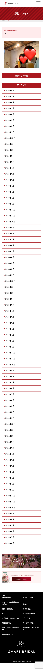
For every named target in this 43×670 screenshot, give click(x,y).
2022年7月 (9, 382)
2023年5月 (9, 323)
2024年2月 (9, 269)
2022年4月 (9, 400)
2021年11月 (10, 430)
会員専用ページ (7, 634)
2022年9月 (9, 370)
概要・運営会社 (7, 609)
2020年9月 (9, 513)
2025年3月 (9, 192)
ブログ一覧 (27, 618)
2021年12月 (10, 424)
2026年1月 (9, 132)
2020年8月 (9, 519)
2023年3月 (9, 335)
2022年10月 (10, 364)
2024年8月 (9, 233)
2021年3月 (9, 478)
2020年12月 (10, 496)
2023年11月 (10, 287)
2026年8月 (9, 90)
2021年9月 (9, 442)
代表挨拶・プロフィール (10, 618)
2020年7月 (9, 525)
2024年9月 (9, 227)
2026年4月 (9, 114)
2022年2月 (9, 412)
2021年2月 (9, 484)
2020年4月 (9, 543)
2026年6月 (9, 102)
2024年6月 (9, 245)
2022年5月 (9, 394)
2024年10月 (10, 221)
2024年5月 (9, 251)
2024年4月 (9, 257)
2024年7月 (9, 239)
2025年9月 (9, 156)
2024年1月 (9, 275)
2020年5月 (9, 537)
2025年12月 (10, 138)
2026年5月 (9, 108)
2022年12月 (10, 353)
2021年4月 (9, 472)
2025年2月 (9, 198)
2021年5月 (9, 466)
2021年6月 (9, 460)
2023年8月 (9, 305)
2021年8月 (9, 448)
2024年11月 (10, 216)
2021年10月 (10, 436)
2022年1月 (9, 418)
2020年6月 (9, 531)
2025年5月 (9, 180)
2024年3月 (9, 263)
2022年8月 (9, 376)
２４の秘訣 (27, 609)
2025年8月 (9, 162)
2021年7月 (9, 454)
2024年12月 (10, 210)
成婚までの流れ (28, 597)
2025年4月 (9, 186)
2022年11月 (10, 359)
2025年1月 (9, 204)
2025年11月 (10, 144)
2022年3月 (9, 406)
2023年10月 (10, 293)
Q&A (4, 613)
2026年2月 (9, 126)
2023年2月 (9, 341)
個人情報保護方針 (29, 613)
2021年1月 (9, 490)
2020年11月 (10, 501)
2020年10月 (10, 507)
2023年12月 (10, 281)
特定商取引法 (6, 623)
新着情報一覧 (6, 597)
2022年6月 (9, 388)
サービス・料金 (28, 623)
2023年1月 (9, 347)
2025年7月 (9, 168)
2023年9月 (9, 299)
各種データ (27, 604)
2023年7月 (9, 311)
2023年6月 (9, 317)
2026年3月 (9, 120)
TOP (3, 596)
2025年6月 (9, 174)
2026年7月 (9, 96)
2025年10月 (10, 150)
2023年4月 (9, 329)
